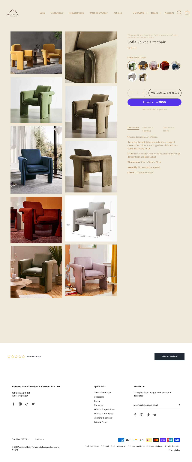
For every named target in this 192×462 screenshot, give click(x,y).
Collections (57, 12)
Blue (175, 65)
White (132, 77)
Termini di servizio (103, 417)
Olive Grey (143, 77)
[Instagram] (20, 403)
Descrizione (133, 127)
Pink (154, 65)
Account (169, 12)
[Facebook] (13, 403)
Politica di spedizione (104, 409)
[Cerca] (179, 12)
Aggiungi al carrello (165, 93)
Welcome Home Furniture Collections (146, 35)
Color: (137, 57)
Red (165, 65)
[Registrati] (178, 404)
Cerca (97, 401)
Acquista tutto (76, 12)
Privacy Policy (100, 422)
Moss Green (132, 65)
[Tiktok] (26, 403)
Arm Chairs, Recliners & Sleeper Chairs (153, 36)
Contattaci (99, 405)
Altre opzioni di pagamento (154, 109)
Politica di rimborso (103, 413)
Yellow (143, 65)
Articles (118, 12)
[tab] (135, 129)
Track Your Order (99, 12)
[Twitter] (33, 403)
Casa (42, 12)
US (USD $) (138, 12)
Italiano (154, 12)
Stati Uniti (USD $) (19, 439)
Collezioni (99, 396)
